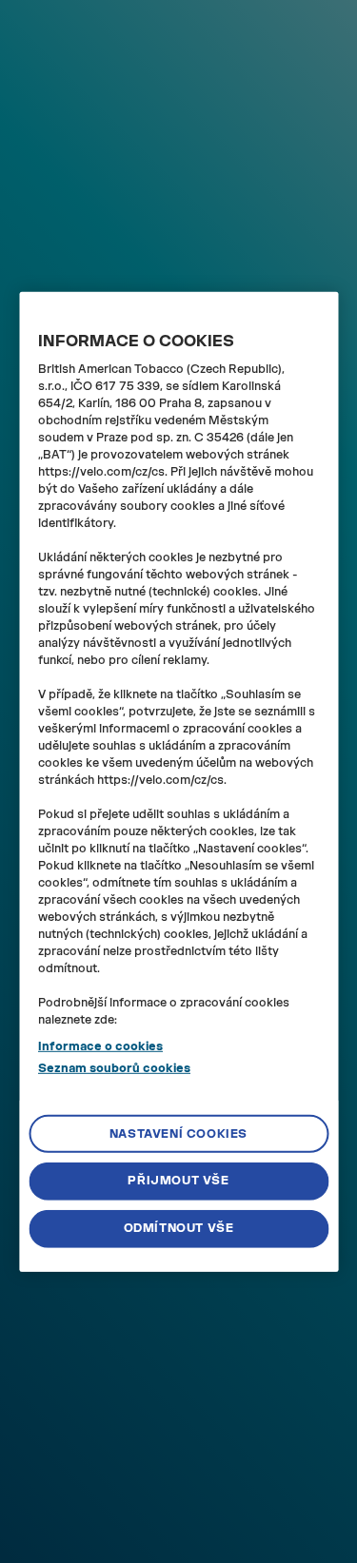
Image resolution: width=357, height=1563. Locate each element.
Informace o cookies (100, 1046)
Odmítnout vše (179, 1228)
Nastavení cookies (178, 1133)
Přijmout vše (178, 1180)
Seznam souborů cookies (114, 1068)
